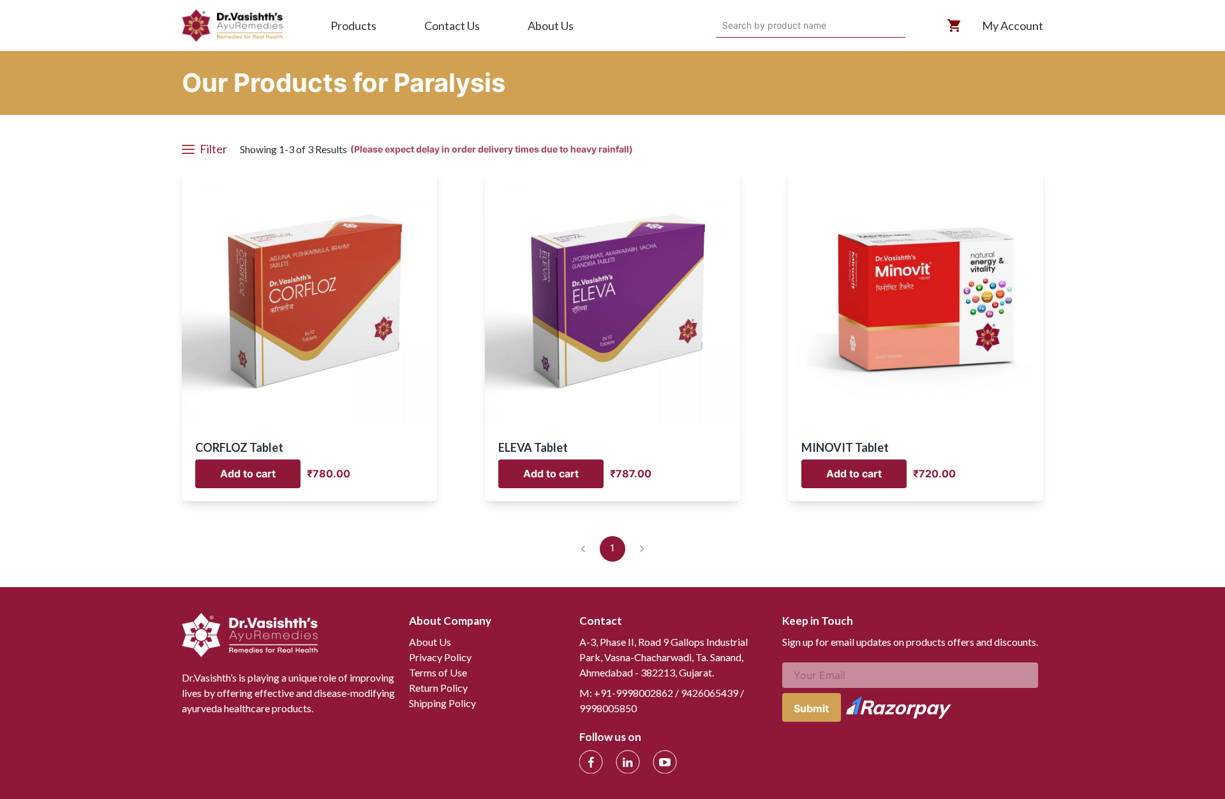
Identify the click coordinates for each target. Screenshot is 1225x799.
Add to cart (248, 473)
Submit (811, 708)
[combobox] (723, 25)
